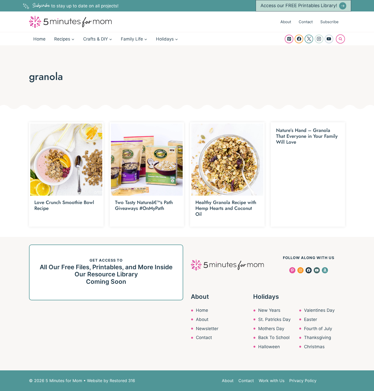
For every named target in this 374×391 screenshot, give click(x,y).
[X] (309, 39)
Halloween (269, 346)
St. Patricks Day (274, 319)
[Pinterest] (289, 39)
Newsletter (207, 328)
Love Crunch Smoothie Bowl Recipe (64, 205)
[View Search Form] (340, 39)
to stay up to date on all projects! (76, 5)
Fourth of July (318, 328)
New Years (269, 310)
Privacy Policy (303, 380)
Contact (306, 21)
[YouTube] (329, 39)
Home (39, 39)
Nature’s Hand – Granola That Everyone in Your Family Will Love (307, 136)
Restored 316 (122, 380)
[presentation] (66, 160)
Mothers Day (271, 328)
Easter (310, 319)
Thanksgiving (317, 337)
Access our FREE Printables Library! (299, 5)
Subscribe (329, 21)
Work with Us (271, 380)
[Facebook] (299, 39)
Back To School (274, 337)
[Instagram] (319, 39)
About (285, 21)
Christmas (314, 346)
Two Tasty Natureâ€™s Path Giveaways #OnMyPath (144, 205)
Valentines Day (319, 310)
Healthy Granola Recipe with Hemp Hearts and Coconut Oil (225, 208)
